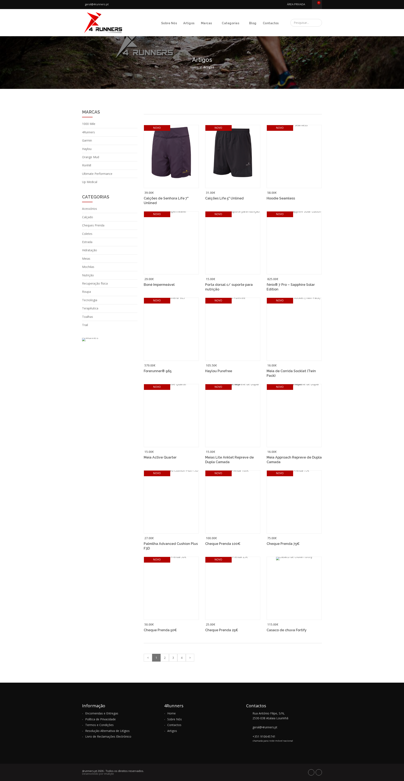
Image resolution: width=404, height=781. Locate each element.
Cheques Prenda (93, 225)
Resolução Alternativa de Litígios (107, 731)
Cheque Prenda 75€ (283, 544)
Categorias (230, 23)
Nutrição (88, 275)
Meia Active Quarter (160, 457)
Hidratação (89, 250)
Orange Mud (90, 157)
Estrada (87, 242)
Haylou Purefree (218, 371)
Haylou (87, 149)
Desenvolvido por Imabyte (98, 774)
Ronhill (86, 165)
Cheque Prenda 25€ (221, 630)
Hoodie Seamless (281, 198)
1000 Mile (88, 124)
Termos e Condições (99, 725)
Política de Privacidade (100, 719)
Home (194, 67)
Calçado (87, 217)
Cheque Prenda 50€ (160, 630)
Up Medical (89, 182)
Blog (252, 23)
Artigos (188, 23)
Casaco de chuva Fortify (287, 630)
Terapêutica (90, 308)
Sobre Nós (169, 23)
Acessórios (89, 209)
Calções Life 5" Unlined (224, 198)
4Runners (88, 132)
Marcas (206, 23)
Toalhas (87, 317)
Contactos (271, 23)
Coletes (87, 234)
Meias (86, 259)
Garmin (87, 140)
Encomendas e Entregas (101, 713)
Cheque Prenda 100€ (223, 544)
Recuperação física (95, 283)
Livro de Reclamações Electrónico (108, 736)
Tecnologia (89, 300)
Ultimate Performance (97, 174)
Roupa (86, 292)
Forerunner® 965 (157, 371)
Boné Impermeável (159, 285)
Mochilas (88, 267)
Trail (85, 325)
